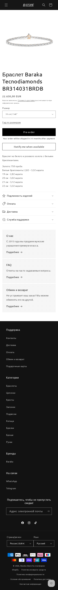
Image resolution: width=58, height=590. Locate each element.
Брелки (10, 427)
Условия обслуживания (20, 579)
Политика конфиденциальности (30, 574)
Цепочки (10, 392)
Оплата (10, 352)
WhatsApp (11, 481)
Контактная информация (30, 584)
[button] (6, 5)
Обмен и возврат (15, 359)
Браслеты (11, 385)
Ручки (9, 441)
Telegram (11, 488)
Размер (6, 108)
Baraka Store (26, 565)
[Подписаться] (48, 511)
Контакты (11, 338)
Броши (9, 434)
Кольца (10, 420)
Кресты (10, 399)
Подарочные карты (16, 366)
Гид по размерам (11, 122)
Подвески (11, 413)
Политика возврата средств (33, 569)
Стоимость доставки (26, 100)
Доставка (11, 345)
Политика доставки (42, 579)
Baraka (9, 461)
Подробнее (12, 252)
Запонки (10, 406)
